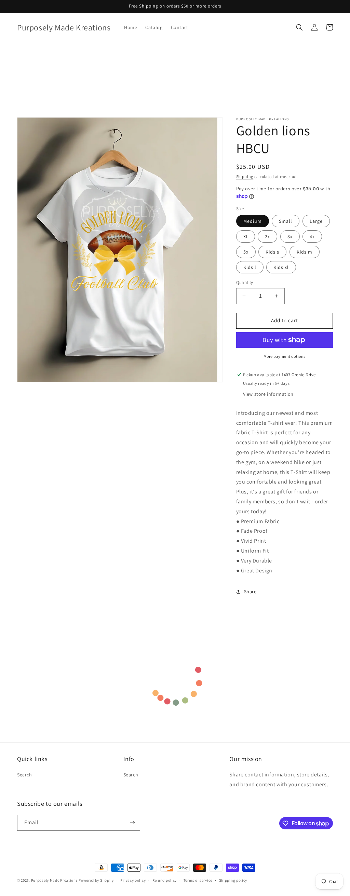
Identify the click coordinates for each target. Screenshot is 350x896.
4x (312, 236)
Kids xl (281, 267)
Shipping (245, 176)
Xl (245, 236)
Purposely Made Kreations (54, 880)
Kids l (249, 267)
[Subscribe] (132, 823)
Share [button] (250, 591)
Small (285, 221)
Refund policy (164, 880)
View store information (268, 394)
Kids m (304, 252)
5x (245, 252)
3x (290, 236)
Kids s (272, 252)
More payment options (285, 356)
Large (316, 221)
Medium (252, 221)
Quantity (244, 282)
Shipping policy (233, 880)
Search (24, 775)
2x (267, 236)
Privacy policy (133, 880)
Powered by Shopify (96, 880)
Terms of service (198, 880)
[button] (299, 27)
